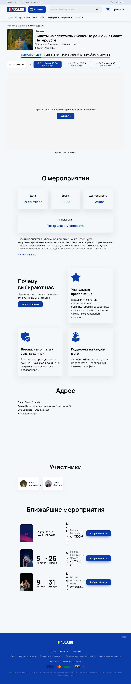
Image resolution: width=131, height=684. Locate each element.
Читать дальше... (28, 254)
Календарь (39, 9)
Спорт (41, 17)
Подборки (65, 17)
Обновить (66, 115)
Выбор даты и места (31, 54)
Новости (64, 651)
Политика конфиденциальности (81, 656)
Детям (27, 17)
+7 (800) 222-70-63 (116, 2)
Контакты (54, 661)
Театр (34, 17)
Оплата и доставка (27, 656)
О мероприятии (51, 54)
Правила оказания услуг (51, 656)
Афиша (53, 651)
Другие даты (18, 64)
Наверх (124, 636)
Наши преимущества (72, 54)
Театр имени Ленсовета (46, 44)
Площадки (76, 651)
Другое (10, 17)
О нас (12, 656)
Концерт (18, 17)
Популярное (52, 17)
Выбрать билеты (30, 304)
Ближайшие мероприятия (97, 54)
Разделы (77, 17)
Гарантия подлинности (110, 656)
